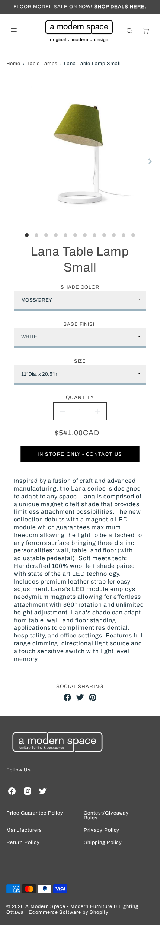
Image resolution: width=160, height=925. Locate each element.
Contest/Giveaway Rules (106, 815)
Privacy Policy (101, 830)
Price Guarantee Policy (34, 813)
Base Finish (80, 324)
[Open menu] (13, 30)
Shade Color (80, 287)
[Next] (150, 161)
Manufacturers (24, 830)
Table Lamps (42, 63)
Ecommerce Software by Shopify (68, 912)
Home (13, 63)
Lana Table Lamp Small (92, 63)
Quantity (80, 397)
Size (80, 361)
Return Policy (22, 842)
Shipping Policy (103, 842)
